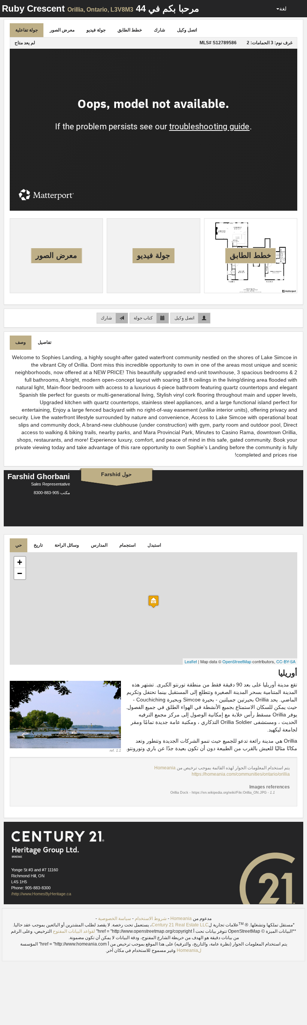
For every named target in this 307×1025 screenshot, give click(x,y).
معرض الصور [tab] (62, 30)
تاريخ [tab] (38, 545)
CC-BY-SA (285, 661)
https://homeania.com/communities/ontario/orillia (241, 774)
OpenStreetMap (236, 661)
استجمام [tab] (127, 545)
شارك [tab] (159, 30)
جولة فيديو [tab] (96, 30)
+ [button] (19, 562)
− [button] (19, 573)
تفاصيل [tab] (44, 342)
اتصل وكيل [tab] (187, 30)
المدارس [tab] (99, 545)
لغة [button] (282, 9)
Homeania (165, 767)
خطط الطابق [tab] (130, 30)
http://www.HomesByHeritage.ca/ (41, 894)
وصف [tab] (20, 342)
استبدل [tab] (154, 545)
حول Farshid (116, 474)
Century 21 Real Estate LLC (180, 925)
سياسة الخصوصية (114, 918)
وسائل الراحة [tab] (67, 545)
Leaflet (191, 661)
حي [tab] (18, 545)
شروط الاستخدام (151, 918)
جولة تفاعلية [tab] (26, 30)
